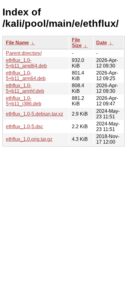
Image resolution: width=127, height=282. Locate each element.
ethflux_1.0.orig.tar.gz (29, 139)
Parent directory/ (24, 53)
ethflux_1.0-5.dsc (24, 126)
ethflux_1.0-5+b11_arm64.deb (26, 75)
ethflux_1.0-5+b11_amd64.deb (26, 63)
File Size (77, 42)
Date (101, 42)
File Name (17, 42)
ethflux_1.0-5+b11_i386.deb (23, 101)
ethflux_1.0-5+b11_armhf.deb (25, 88)
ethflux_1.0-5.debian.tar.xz (34, 113)
